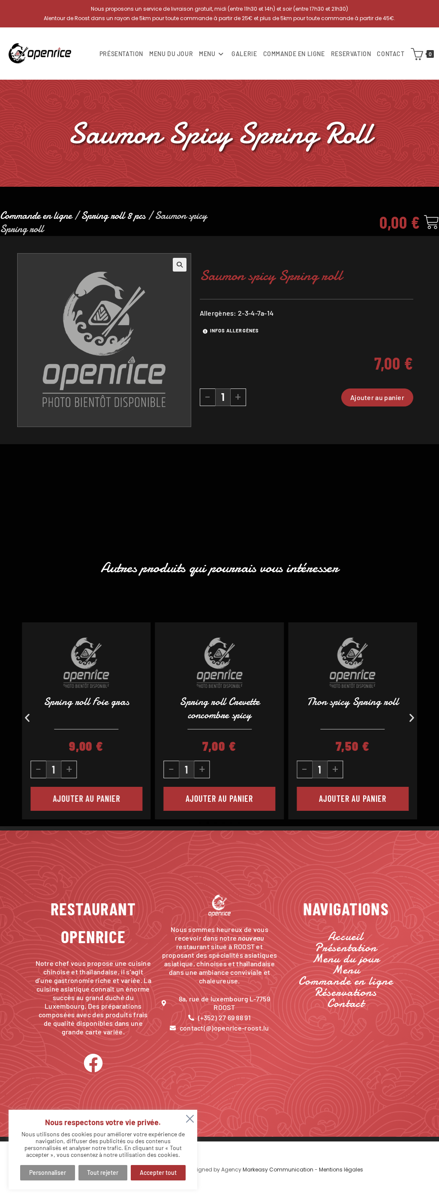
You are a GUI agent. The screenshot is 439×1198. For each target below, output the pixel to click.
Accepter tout (158, 1172)
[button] (179, 265)
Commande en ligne (36, 216)
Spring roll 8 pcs (113, 216)
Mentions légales (341, 1169)
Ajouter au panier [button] (94, 798)
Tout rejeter (102, 1172)
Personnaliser (47, 1172)
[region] (103, 1149)
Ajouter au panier (377, 397)
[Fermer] (188, 1117)
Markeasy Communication (279, 1169)
